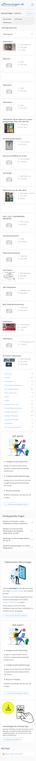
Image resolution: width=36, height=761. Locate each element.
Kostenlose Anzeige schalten (17, 504)
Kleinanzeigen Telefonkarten (14, 754)
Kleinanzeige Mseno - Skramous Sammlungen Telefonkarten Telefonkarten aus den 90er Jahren (16, 189)
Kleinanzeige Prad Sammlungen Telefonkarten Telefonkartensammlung (15, 252)
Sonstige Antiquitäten (18, 412)
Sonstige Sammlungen (18, 416)
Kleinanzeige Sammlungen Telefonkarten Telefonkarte (18, 83)
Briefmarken (18, 374)
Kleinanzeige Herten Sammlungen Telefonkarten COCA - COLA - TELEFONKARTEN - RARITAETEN (16, 216)
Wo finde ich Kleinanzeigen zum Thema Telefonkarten (16, 547)
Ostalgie (18, 400)
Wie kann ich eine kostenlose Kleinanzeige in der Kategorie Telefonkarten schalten (13, 531)
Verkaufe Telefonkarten (10, 602)
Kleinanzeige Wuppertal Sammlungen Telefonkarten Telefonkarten (17, 41)
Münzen (18, 397)
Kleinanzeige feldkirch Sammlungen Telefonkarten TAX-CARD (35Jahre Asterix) (16, 138)
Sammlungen (18, 19)
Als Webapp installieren (12, 739)
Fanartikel (18, 378)
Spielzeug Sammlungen (18, 420)
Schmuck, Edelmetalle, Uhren (18, 408)
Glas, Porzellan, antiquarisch (18, 385)
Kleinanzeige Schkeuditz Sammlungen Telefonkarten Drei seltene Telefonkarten (17, 355)
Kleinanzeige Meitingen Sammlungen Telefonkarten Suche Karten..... (17, 269)
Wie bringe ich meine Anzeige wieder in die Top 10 (16, 539)
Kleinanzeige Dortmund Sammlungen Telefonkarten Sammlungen (17, 172)
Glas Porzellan (18, 381)
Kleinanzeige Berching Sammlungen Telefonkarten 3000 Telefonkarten (17, 287)
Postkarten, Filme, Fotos (18, 404)
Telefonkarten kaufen (17, 591)
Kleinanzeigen (7, 19)
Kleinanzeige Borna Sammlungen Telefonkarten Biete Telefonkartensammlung (17, 304)
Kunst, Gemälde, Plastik (18, 389)
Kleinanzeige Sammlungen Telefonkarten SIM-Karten (17, 57)
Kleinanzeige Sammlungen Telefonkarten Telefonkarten (14, 102)
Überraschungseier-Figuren (18, 427)
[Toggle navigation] (32, 4)
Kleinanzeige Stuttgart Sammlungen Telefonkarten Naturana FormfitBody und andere (16, 155)
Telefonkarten (7, 22)
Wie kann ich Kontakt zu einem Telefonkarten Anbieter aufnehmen (15, 522)
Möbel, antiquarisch (18, 393)
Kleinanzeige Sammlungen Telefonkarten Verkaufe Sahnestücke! (16, 235)
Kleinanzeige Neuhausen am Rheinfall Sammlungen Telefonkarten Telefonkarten (17, 338)
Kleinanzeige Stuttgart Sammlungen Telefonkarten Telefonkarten (16, 321)
